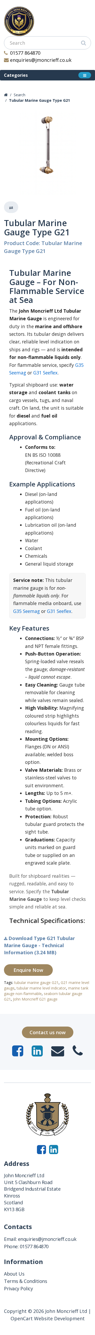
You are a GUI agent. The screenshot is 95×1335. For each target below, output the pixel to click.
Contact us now (48, 1032)
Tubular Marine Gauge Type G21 (39, 100)
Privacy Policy (18, 1288)
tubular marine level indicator (41, 988)
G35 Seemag (26, 611)
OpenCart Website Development (48, 1318)
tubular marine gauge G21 (36, 982)
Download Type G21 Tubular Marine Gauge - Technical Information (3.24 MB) (39, 945)
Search (19, 94)
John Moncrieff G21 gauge (35, 999)
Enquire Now (28, 970)
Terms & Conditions (25, 1281)
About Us (14, 1274)
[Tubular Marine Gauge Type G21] (47, 152)
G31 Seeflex (45, 372)
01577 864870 (25, 53)
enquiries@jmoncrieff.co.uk (41, 60)
